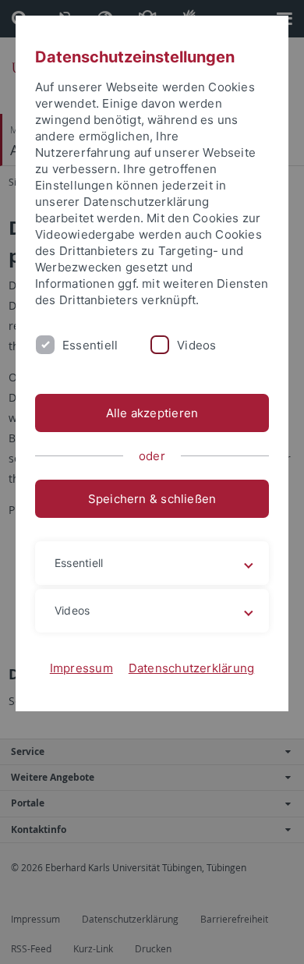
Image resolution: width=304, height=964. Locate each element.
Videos (196, 345)
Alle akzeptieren (152, 413)
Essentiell (90, 345)
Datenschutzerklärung (192, 668)
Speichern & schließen (152, 498)
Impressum (81, 668)
